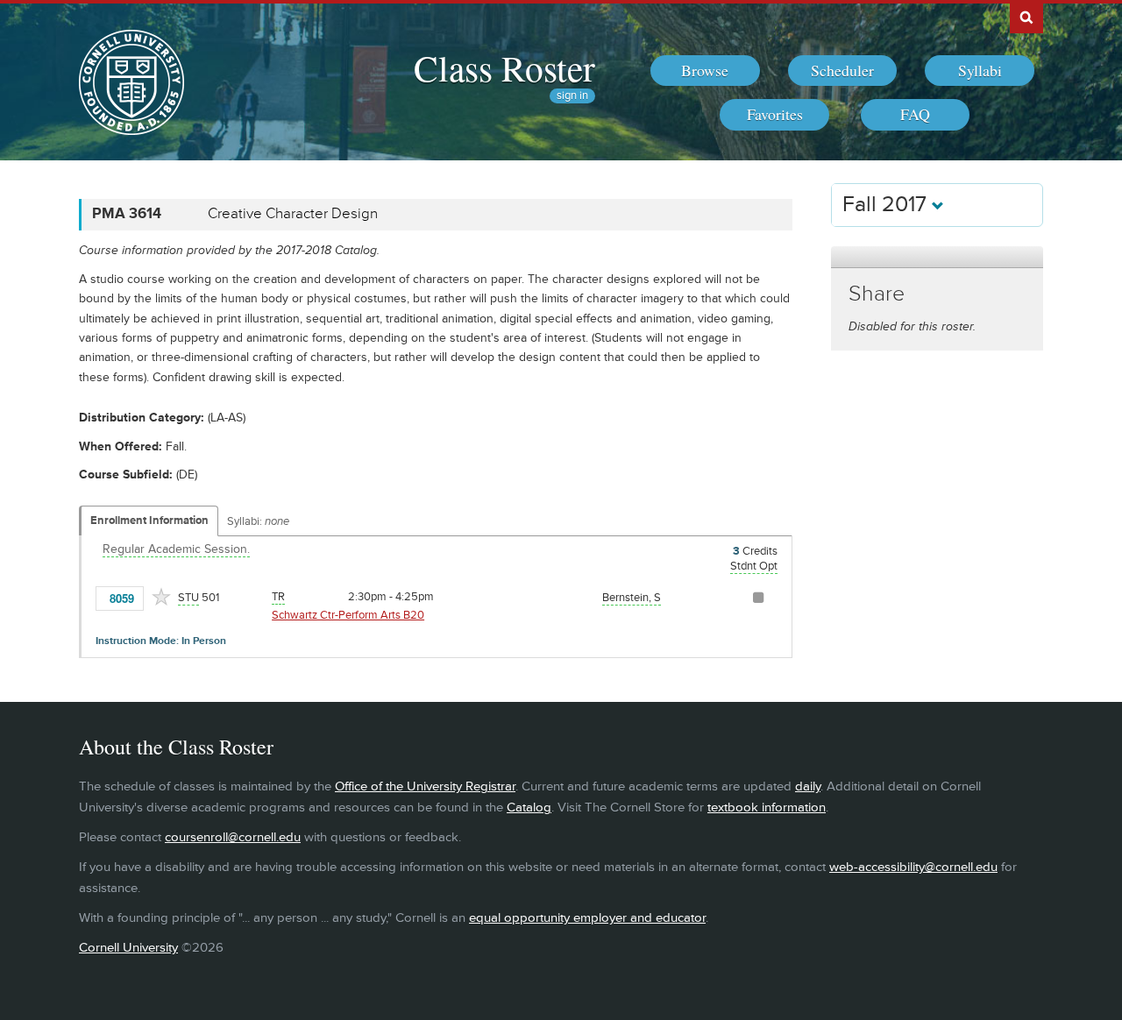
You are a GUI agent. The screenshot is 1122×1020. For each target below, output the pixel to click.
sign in (572, 96)
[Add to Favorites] (161, 596)
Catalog (529, 807)
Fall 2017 (887, 204)
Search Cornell (1026, 16)
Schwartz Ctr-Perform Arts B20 (348, 615)
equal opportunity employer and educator (587, 918)
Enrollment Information (149, 521)
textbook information (766, 807)
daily (807, 786)
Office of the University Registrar (425, 786)
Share (877, 294)
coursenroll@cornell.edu (233, 837)
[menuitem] (705, 71)
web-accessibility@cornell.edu (913, 867)
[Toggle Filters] (937, 257)
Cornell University (128, 947)
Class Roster (504, 67)
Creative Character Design (293, 214)
